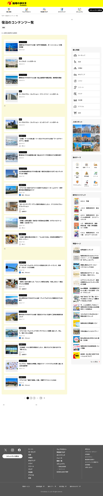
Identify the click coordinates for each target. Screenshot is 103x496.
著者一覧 (59, 461)
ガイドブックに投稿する (91, 462)
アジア (80, 94)
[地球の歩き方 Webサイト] (17, 3)
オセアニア (81, 74)
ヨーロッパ (81, 55)
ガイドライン (88, 457)
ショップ (95, 185)
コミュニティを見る (95, 10)
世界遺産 (86, 176)
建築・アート (86, 167)
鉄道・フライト (86, 185)
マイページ (62, 469)
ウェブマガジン (26, 12)
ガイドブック (61, 12)
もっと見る (94, 362)
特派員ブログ (44, 12)
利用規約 (87, 454)
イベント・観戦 (77, 176)
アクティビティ (77, 185)
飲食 (77, 167)
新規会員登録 (62, 466)
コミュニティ (79, 12)
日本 (79, 113)
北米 (79, 62)
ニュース (59, 458)
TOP (3, 15)
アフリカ (81, 106)
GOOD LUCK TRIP (62, 472)
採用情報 (87, 465)
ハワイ (80, 81)
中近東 (80, 100)
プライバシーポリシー (91, 452)
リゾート (81, 87)
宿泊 (95, 167)
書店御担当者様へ (90, 459)
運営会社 (87, 449)
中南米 (80, 68)
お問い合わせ (88, 467)
